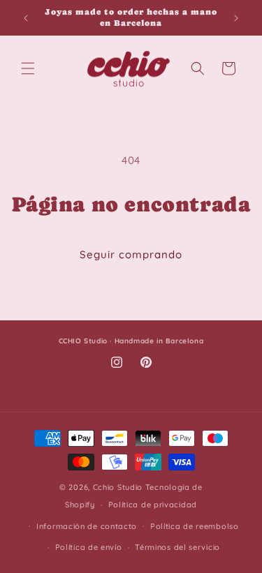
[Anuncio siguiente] (236, 18)
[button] (28, 68)
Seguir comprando (131, 254)
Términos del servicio (177, 547)
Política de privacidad (152, 504)
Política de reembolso (194, 526)
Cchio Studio (118, 487)
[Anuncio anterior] (25, 18)
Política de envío (88, 547)
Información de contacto (86, 526)
